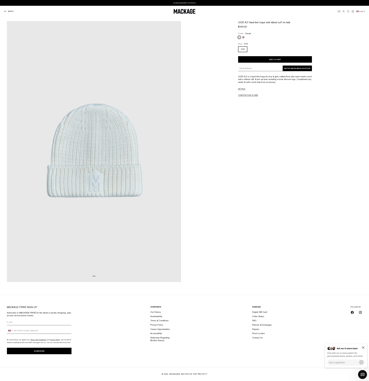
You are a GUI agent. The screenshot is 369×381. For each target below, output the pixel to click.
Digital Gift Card (259, 312)
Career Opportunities (160, 329)
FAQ (254, 320)
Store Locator (258, 333)
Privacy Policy (55, 340)
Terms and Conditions (38, 340)
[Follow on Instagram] (360, 312)
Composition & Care (248, 95)
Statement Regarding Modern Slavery (160, 339)
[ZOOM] (175, 276)
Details (241, 89)
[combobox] (12, 330)
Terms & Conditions (159, 320)
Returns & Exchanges (262, 325)
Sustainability (156, 316)
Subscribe (39, 351)
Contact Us (257, 337)
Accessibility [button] (156, 333)
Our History (155, 312)
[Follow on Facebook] (352, 312)
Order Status (258, 316)
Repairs (255, 329)
